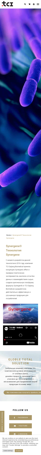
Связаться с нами (2, 421)
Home (8, 235)
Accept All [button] (19, 450)
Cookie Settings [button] (8, 450)
